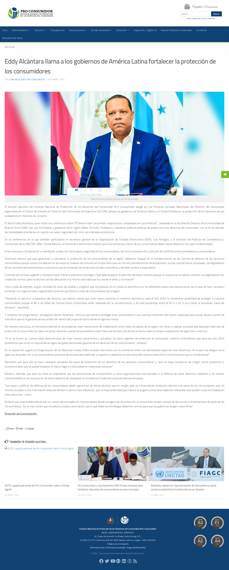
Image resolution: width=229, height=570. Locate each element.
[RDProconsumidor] (112, 561)
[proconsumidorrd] (107, 561)
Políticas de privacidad (115, 547)
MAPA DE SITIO (115, 532)
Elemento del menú (12, 38)
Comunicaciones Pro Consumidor (27, 79)
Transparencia (57, 30)
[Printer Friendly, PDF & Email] (20, 428)
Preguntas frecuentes (136, 547)
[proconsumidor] (124, 561)
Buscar (216, 14)
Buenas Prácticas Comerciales (176, 30)
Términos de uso (97, 547)
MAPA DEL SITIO (199, 18)
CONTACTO (211, 18)
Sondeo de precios (100, 30)
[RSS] (135, 561)
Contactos (201, 30)
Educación (121, 30)
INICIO (189, 18)
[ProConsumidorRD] (101, 561)
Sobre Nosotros (20, 30)
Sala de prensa (76, 30)
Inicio (4, 30)
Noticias (10, 47)
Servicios (38, 30)
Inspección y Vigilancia (145, 30)
